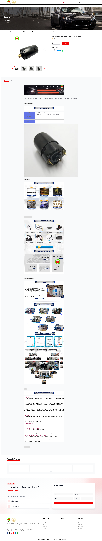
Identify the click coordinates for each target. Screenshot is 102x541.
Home (8, 31)
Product (11, 31)
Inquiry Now (65, 43)
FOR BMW (57, 47)
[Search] (71, 2)
